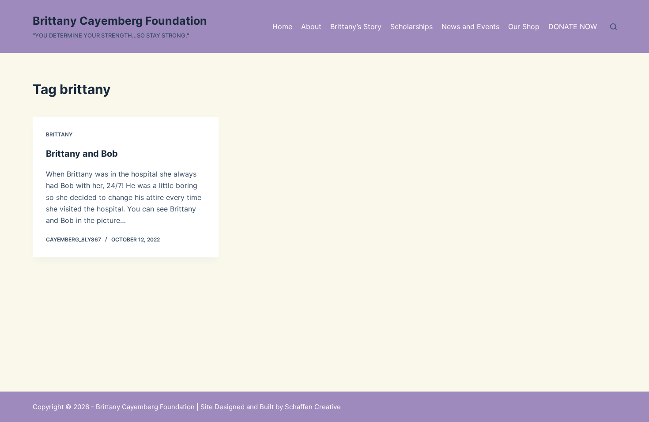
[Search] (613, 26)
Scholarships (411, 26)
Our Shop (524, 26)
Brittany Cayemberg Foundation (120, 20)
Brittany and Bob (82, 153)
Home (282, 26)
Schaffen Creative (313, 407)
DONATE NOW (572, 26)
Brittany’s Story (355, 26)
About (311, 26)
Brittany (59, 134)
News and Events (470, 26)
